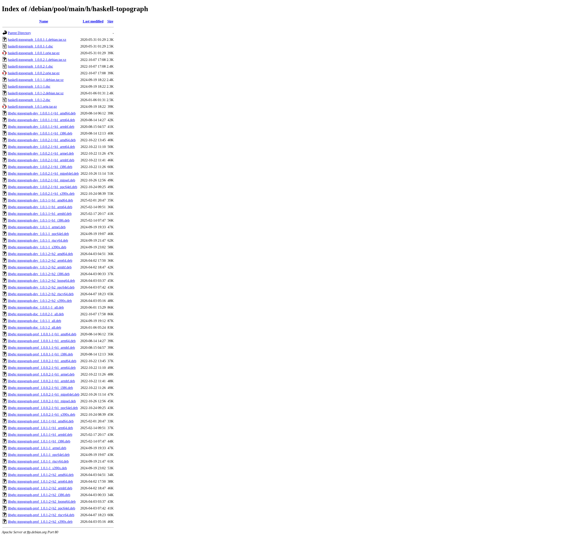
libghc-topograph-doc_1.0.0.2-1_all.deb (36, 314)
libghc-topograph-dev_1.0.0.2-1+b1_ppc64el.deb (42, 187)
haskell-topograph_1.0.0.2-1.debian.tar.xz (37, 60)
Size (110, 21)
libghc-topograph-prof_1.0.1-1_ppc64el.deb (39, 455)
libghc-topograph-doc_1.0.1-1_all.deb (34, 321)
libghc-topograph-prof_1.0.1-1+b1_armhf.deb (40, 434)
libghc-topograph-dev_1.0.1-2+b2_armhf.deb (40, 267)
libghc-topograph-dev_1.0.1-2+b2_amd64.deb (40, 254)
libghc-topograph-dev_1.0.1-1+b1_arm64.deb (40, 207)
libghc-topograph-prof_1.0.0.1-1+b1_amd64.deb (42, 334)
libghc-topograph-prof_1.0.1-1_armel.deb (37, 448)
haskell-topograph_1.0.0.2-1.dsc (30, 66)
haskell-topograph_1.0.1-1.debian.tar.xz (36, 80)
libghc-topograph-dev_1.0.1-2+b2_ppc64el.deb (41, 287)
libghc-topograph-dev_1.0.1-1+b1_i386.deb (39, 220)
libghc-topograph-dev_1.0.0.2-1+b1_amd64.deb (42, 140)
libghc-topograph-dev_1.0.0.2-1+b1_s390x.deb (41, 193)
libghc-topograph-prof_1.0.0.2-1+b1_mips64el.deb (43, 394)
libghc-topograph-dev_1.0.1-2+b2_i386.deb (39, 274)
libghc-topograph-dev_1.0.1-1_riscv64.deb (38, 240)
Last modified (93, 21)
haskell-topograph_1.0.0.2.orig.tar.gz (34, 73)
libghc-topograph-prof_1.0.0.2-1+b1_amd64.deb (42, 361)
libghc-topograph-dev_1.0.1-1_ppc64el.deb (38, 234)
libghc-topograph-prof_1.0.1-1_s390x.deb (37, 468)
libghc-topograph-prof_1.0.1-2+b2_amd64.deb (41, 475)
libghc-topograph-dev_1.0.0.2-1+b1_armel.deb (41, 153)
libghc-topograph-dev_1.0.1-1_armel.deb (37, 227)
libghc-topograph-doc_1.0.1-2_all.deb (34, 327)
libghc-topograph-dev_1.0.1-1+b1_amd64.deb (40, 200)
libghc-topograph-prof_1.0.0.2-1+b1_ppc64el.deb (43, 408)
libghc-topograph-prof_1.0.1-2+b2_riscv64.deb (41, 515)
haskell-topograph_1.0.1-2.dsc (29, 100)
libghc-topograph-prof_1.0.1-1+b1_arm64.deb (40, 428)
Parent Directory (19, 33)
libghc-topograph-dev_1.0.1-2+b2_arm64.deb (40, 260)
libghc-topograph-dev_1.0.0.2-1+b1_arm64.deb (41, 147)
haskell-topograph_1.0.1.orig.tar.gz (32, 106)
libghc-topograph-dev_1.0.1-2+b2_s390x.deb (40, 301)
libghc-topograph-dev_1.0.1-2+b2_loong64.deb (41, 281)
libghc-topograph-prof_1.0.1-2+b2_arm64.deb (40, 481)
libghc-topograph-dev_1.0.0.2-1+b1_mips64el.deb (43, 173)
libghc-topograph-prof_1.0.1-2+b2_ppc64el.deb (41, 508)
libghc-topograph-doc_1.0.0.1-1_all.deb (36, 307)
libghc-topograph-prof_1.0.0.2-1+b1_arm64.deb (42, 368)
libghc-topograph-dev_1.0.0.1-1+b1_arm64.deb (41, 120)
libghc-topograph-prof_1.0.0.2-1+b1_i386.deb (40, 388)
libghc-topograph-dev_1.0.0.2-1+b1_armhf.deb (41, 160)
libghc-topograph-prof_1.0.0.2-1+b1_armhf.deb (41, 381)
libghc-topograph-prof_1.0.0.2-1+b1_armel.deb (41, 374)
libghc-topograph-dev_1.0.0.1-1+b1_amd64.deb (42, 113)
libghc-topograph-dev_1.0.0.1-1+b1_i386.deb (40, 133)
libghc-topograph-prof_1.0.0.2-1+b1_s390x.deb (41, 414)
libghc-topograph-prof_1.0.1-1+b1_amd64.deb (41, 421)
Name (43, 21)
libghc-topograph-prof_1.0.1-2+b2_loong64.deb (42, 501)
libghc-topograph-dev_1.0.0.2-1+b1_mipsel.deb (41, 180)
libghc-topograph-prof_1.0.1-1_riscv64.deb (38, 461)
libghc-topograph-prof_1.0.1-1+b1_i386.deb (39, 441)
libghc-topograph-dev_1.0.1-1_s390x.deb (37, 247)
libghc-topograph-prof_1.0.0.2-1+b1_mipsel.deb (42, 401)
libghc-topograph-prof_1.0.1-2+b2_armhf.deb (40, 488)
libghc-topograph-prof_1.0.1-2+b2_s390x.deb (40, 522)
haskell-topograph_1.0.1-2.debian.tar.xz (36, 93)
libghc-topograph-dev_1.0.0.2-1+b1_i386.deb (40, 167)
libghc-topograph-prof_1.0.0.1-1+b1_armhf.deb (41, 347)
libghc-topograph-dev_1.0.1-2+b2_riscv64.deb (41, 294)
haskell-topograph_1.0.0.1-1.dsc (30, 46)
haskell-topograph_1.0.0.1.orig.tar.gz (34, 53)
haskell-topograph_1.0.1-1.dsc (29, 86)
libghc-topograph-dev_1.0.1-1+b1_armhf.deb (40, 214)
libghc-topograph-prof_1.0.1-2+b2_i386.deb (39, 495)
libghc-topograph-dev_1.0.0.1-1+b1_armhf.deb (41, 127)
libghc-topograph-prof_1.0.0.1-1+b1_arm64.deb (42, 341)
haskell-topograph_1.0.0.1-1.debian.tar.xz (37, 40)
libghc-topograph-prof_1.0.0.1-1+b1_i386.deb (40, 354)
